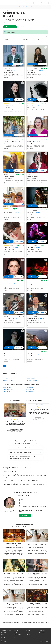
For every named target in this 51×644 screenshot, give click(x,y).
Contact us (3, 637)
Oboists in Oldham (7, 387)
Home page (5, 10)
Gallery (15, 636)
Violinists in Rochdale (8, 380)
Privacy (2, 636)
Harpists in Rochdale (7, 376)
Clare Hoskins (38, 417)
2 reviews (35, 103)
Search (37, 3)
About (27, 632)
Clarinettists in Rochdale (31, 380)
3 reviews (6, 351)
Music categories (17, 634)
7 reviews (35, 68)
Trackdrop (41, 641)
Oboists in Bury (29, 387)
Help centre (3, 632)
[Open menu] (3, 3)
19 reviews (6, 209)
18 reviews (35, 210)
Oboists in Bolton (7, 391)
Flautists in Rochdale (7, 378)
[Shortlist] (41, 3)
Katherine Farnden (14, 429)
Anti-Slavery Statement (31, 636)
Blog (15, 637)
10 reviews (35, 352)
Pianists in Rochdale (30, 376)
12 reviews (12, 245)
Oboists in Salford (30, 389)
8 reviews (11, 103)
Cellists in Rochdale (30, 378)
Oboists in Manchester (8, 389)
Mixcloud (47, 641)
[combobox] (14, 37)
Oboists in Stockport (31, 391)
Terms (2, 634)
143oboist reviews (29, 7)
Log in (44, 3)
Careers (28, 634)
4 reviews (35, 139)
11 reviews (12, 139)
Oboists (11, 10)
